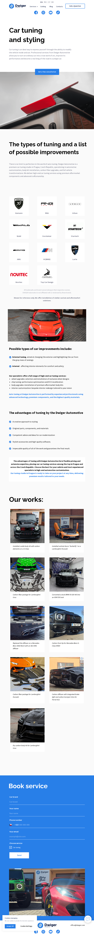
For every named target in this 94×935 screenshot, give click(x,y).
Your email (13, 831)
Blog (51, 6)
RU (45, 2)
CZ (49, 2)
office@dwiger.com (77, 925)
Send (19, 855)
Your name (14, 808)
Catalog (43, 6)
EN (41, 2)
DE (52, 2)
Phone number (15, 820)
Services (33, 6)
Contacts (59, 6)
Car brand (13, 797)
